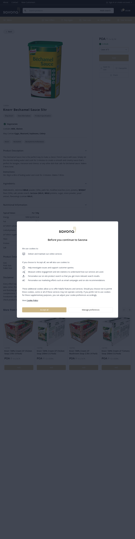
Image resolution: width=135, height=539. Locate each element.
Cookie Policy (32, 300)
